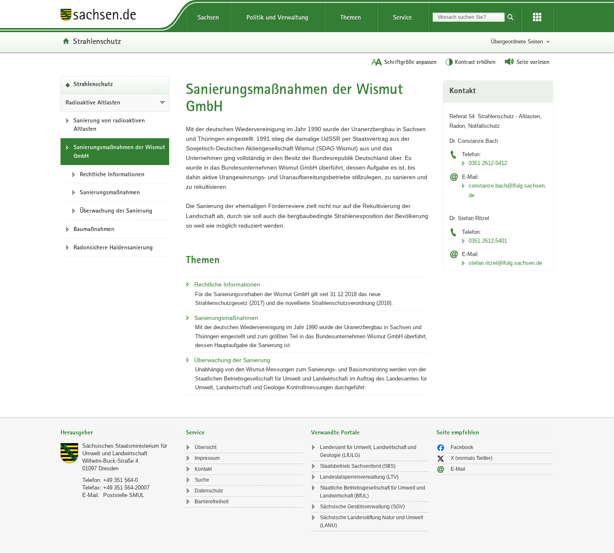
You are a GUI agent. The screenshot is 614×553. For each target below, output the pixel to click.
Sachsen (208, 17)
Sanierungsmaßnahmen (110, 192)
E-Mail (458, 469)
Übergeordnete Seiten (517, 41)
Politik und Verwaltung (277, 17)
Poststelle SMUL (123, 495)
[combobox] (468, 17)
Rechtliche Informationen (112, 174)
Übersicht (205, 447)
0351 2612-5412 (488, 163)
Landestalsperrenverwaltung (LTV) (359, 477)
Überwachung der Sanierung (116, 210)
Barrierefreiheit (211, 502)
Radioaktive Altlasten (93, 102)
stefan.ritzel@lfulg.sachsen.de (505, 263)
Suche (202, 480)
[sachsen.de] (119, 16)
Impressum (207, 458)
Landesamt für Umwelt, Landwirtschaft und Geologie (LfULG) (368, 451)
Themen (350, 17)
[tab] (119, 433)
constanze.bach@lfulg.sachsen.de (507, 190)
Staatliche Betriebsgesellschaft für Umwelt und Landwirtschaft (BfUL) (372, 492)
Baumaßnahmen (94, 229)
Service (402, 17)
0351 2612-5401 (488, 241)
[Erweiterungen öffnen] (537, 17)
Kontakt (203, 469)
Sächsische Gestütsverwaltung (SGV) (362, 507)
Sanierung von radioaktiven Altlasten (109, 125)
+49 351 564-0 (120, 480)
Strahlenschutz (97, 41)
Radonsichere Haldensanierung (113, 247)
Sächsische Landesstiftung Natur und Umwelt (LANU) (371, 521)
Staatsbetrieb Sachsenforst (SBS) (358, 466)
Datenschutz (209, 491)
